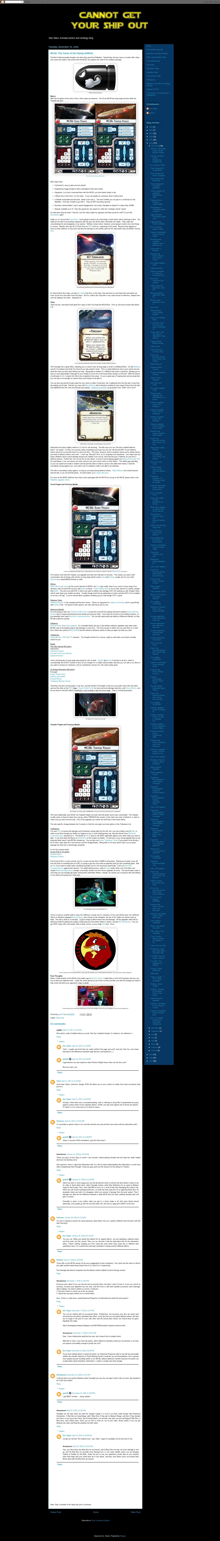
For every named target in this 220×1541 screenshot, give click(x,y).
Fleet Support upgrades (156, 587)
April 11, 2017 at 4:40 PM (81, 1099)
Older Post (135, 1512)
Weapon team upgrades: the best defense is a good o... (158, 396)
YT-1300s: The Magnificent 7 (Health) (156, 963)
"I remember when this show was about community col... (158, 326)
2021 (151, 140)
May (153, 1038)
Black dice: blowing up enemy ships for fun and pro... (158, 509)
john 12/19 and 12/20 (156, 384)
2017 (151, 1061)
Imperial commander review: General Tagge (158, 547)
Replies (62, 1042)
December (155, 146)
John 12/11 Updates (158, 757)
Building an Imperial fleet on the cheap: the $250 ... (158, 610)
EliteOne (60, 1260)
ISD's (90, 226)
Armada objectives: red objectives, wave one (158, 633)
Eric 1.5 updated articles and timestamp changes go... (157, 1021)
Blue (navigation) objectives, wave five (158, 295)
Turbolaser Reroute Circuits (60, 681)
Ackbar (111, 577)
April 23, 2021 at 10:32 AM (83, 1446)
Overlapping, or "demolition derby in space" (158, 209)
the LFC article (96, 978)
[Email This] (81, 1014)
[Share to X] (86, 1014)
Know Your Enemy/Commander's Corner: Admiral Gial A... (158, 573)
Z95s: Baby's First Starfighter (157, 932)
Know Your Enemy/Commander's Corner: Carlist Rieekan (158, 891)
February (154, 1047)
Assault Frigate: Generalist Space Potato (158, 688)
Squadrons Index (153, 68)
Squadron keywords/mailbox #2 (158, 863)
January (154, 1050)
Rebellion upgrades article (59, 480)
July (153, 1034)
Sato (103, 577)
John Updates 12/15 (158, 591)
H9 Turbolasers (124, 922)
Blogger (122, 1536)
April (153, 1041)
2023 (151, 133)
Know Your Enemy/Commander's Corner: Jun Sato (158, 441)
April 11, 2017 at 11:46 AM (71, 1081)
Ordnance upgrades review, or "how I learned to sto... (158, 751)
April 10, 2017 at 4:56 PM (81, 1059)
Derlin (83, 589)
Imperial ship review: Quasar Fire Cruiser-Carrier (157, 257)
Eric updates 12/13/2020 (156, 703)
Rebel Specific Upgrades (156, 768)
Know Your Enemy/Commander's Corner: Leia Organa (158, 358)
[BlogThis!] (83, 1014)
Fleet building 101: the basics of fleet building (157, 540)
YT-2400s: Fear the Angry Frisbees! (158, 957)
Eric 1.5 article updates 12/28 (157, 228)
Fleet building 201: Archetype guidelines (157, 186)
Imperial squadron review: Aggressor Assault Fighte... (158, 726)
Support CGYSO (153, 89)
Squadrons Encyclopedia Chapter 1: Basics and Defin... (156, 832)
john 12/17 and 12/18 (156, 463)
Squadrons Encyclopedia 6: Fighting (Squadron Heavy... (157, 800)
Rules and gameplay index (156, 57)
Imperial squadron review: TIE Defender (157, 419)
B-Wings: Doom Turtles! (156, 985)
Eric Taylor (67, 1046)
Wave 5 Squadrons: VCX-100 (158, 927)
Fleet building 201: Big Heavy (157, 180)
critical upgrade (71, 626)
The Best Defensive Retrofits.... (158, 373)
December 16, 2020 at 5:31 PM (78, 1375)
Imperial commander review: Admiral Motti (158, 1013)
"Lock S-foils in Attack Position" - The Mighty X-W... (158, 939)
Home (96, 1512)
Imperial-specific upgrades (157, 999)
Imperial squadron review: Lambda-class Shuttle (158, 426)
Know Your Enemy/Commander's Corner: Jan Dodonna (158, 875)
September (155, 1031)
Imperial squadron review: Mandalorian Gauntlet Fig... (157, 159)
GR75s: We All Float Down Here (158, 526)
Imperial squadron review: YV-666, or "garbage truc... (157, 718)
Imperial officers (156, 268)
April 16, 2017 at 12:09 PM (82, 1137)
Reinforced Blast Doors (79, 612)
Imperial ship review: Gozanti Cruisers (157, 581)
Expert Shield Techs (101, 589)
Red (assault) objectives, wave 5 (158, 302)
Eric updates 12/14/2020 (156, 658)
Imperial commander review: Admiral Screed (158, 1005)
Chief (59, 1081)
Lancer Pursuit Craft (158, 946)
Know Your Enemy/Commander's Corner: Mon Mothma (158, 651)
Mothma (137, 367)
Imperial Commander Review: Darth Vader (157, 680)
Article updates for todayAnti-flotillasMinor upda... (158, 194)
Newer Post (55, 1512)
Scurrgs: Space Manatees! (156, 969)
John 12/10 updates (158, 807)
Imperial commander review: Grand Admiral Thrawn (158, 151)
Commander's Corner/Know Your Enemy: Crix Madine (158, 456)
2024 (151, 130)
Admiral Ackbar (116, 571)
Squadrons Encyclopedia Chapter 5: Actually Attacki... (158, 790)
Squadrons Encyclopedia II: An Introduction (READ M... (157, 843)
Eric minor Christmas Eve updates (157, 280)
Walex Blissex (117, 470)
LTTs (70, 637)
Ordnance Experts (57, 602)
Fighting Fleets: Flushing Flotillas (158, 223)
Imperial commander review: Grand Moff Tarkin (158, 916)
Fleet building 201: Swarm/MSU (157, 169)
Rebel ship (60, 1018)
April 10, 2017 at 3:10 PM (81, 1046)
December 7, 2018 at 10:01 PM (84, 1333)
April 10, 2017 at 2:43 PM (72, 1030)
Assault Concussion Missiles (61, 653)
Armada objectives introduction (157, 639)
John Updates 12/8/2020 (156, 922)
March (153, 1044)
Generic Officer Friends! (156, 368)
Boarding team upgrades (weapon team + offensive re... (157, 242)
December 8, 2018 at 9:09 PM (83, 1351)
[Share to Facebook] (88, 1014)
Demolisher (54, 215)
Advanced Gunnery (129, 459)
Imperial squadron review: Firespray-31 (158, 710)
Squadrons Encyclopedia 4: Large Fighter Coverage (157, 781)
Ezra (98, 586)
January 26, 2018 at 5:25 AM (75, 1218)
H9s (133, 831)
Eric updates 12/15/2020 (156, 603)
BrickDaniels (61, 1375)
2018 (151, 1058)
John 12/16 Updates (158, 567)
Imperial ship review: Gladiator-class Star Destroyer (158, 743)
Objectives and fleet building (157, 53)
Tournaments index (154, 76)
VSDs (84, 838)
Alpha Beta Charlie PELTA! (157, 449)
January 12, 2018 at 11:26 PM (83, 1180)
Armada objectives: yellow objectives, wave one (158, 618)
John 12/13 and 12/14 (156, 644)
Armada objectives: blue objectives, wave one (158, 625)
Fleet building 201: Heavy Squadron (158, 174)
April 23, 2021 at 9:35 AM (76, 1410)
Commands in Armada (156, 250)
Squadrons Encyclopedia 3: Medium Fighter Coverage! (157, 813)
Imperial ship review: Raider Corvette (157, 672)
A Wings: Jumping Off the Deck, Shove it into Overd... (157, 992)
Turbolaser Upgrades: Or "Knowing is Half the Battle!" (158, 479)
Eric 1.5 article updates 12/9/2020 (156, 899)
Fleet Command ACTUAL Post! (157, 351)
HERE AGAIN (73, 630)
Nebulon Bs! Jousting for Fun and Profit (157, 851)
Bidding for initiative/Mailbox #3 (158, 561)
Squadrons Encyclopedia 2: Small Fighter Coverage (157, 822)
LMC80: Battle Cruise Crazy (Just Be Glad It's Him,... (158, 470)
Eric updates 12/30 (157, 165)
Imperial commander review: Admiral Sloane (158, 234)
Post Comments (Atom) (100, 1520)
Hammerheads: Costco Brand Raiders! (157, 312)
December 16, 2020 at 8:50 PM (83, 1393)
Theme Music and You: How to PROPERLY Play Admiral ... (158, 335)
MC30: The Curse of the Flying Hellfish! (158, 597)
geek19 (65, 1059)
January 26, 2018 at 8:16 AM (82, 1236)
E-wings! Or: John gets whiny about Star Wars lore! (158, 951)
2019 (151, 1055)
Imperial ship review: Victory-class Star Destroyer (157, 907)
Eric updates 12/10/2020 (156, 857)
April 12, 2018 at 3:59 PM (73, 1260)
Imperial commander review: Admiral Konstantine (158, 487)
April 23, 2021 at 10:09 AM (82, 1435)
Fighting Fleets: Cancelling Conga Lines (158, 217)
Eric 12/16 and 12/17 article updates (156, 533)
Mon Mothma (90, 385)
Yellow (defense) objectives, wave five (158, 288)
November (155, 1028)
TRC (70, 688)
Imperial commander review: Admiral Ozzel (158, 664)
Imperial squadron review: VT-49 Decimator (157, 412)
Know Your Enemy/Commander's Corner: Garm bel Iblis (158, 696)
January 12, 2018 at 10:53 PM (78, 1154)
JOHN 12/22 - (156, 347)
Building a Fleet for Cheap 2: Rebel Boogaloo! (157, 762)
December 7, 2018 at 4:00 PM (78, 1281)
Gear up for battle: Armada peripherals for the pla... (157, 501)
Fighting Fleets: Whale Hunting (157, 342)
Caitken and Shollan (117, 602)
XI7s (52, 231)
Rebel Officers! (156, 364)
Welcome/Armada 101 (155, 50)
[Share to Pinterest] (90, 1014)
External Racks (56, 626)
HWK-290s (155, 974)
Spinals (53, 637)
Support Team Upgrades (156, 379)
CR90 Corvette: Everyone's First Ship (157, 883)
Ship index (150, 65)
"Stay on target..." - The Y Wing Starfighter (158, 979)
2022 (151, 137)
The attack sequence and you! (157, 554)
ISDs (79, 838)
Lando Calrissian (102, 473)
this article (81, 293)
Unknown (60, 1121)
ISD (138, 459)
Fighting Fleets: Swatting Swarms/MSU (157, 202)
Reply (59, 1037)
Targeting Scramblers (99, 388)
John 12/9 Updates (157, 868)
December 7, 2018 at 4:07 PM (83, 1311)
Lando (65, 586)
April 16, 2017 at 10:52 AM (74, 1121)
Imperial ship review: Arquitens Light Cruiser (158, 433)
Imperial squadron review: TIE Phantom (157, 404)
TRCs (64, 637)
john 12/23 (154, 307)
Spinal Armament (56, 656)
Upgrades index (152, 72)
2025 (151, 127)
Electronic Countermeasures (79, 616)
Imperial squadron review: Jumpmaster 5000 (157, 734)
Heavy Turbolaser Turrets (108, 840)
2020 (151, 143)
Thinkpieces (151, 80)
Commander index (153, 61)
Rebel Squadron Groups (156, 773)
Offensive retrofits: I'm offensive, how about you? (157, 273)
